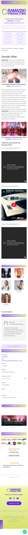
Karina (19, 278)
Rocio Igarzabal (6, 290)
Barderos (6, 278)
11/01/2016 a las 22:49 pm (16, 324)
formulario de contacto (15, 86)
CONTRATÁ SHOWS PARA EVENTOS (14, 19)
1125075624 (17, 21)
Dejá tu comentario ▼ (14, 346)
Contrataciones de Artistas (18, 516)
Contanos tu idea (14, 503)
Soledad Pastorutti (6, 304)
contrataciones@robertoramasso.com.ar (14, 23)
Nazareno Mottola (19, 291)
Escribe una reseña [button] (14, 455)
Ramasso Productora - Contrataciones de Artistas (14, 11)
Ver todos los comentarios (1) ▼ (14, 315)
